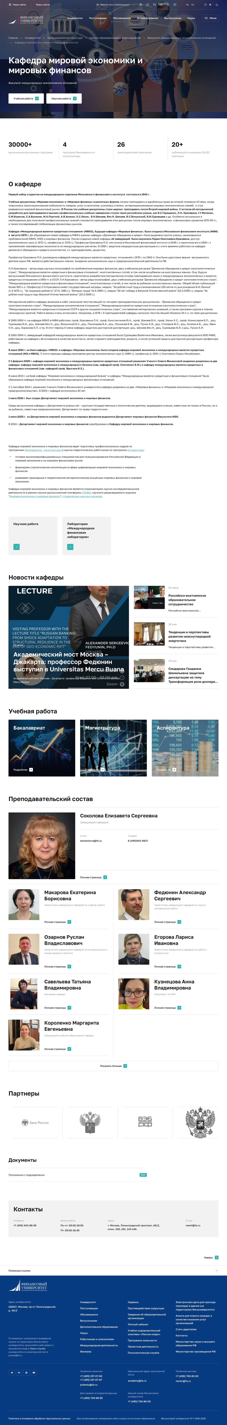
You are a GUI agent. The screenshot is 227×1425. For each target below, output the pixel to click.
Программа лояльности (142, 1340)
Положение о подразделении (26, 1174)
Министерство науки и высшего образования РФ (195, 1343)
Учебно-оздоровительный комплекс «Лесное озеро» (144, 1332)
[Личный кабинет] (161, 4)
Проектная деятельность (143, 1346)
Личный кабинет (138, 1324)
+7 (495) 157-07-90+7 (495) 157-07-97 (91, 1378)
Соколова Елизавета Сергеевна (119, 815)
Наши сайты (19, 4)
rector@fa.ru (183, 1381)
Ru (187, 4)
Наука (191, 18)
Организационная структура (65, 37)
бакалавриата (33, 450)
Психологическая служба (143, 1352)
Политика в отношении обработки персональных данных (39, 1418)
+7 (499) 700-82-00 (187, 1376)
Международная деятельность (99, 1345)
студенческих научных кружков (82, 496)
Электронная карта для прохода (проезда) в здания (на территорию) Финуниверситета (195, 1306)
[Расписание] (140, 4)
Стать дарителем (186, 1329)
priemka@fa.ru (89, 1384)
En (192, 4)
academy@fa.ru (137, 1380)
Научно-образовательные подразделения (115, 37)
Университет (75, 18)
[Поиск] (168, 4)
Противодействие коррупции (146, 1308)
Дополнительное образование (99, 1326)
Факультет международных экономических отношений (181, 37)
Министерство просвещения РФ (196, 1351)
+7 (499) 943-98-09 (24, 1225)
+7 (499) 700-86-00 (139, 1401)
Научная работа (61, 98)
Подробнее (20, 769)
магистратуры (52, 450)
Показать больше (111, 1065)
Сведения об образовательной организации (147, 1316)
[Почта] (174, 4)
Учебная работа (23, 98)
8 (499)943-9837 (138, 840)
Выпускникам (172, 18)
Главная (13, 37)
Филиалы (85, 1351)
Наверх (208, 1257)
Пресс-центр (43, 4)
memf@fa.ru (193, 1225)
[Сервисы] (154, 4)
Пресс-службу (37, 1348)
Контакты (182, 1335)
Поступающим (98, 18)
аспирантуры (135, 450)
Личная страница (90, 877)
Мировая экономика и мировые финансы (34, 496)
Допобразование (147, 18)
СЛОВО (86, 492)
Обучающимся (122, 18)
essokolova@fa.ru (91, 840)
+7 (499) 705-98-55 (91, 1398)
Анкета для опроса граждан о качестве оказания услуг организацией (194, 1319)
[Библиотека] (147, 4)
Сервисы (133, 1302)
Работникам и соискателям (97, 1339)
